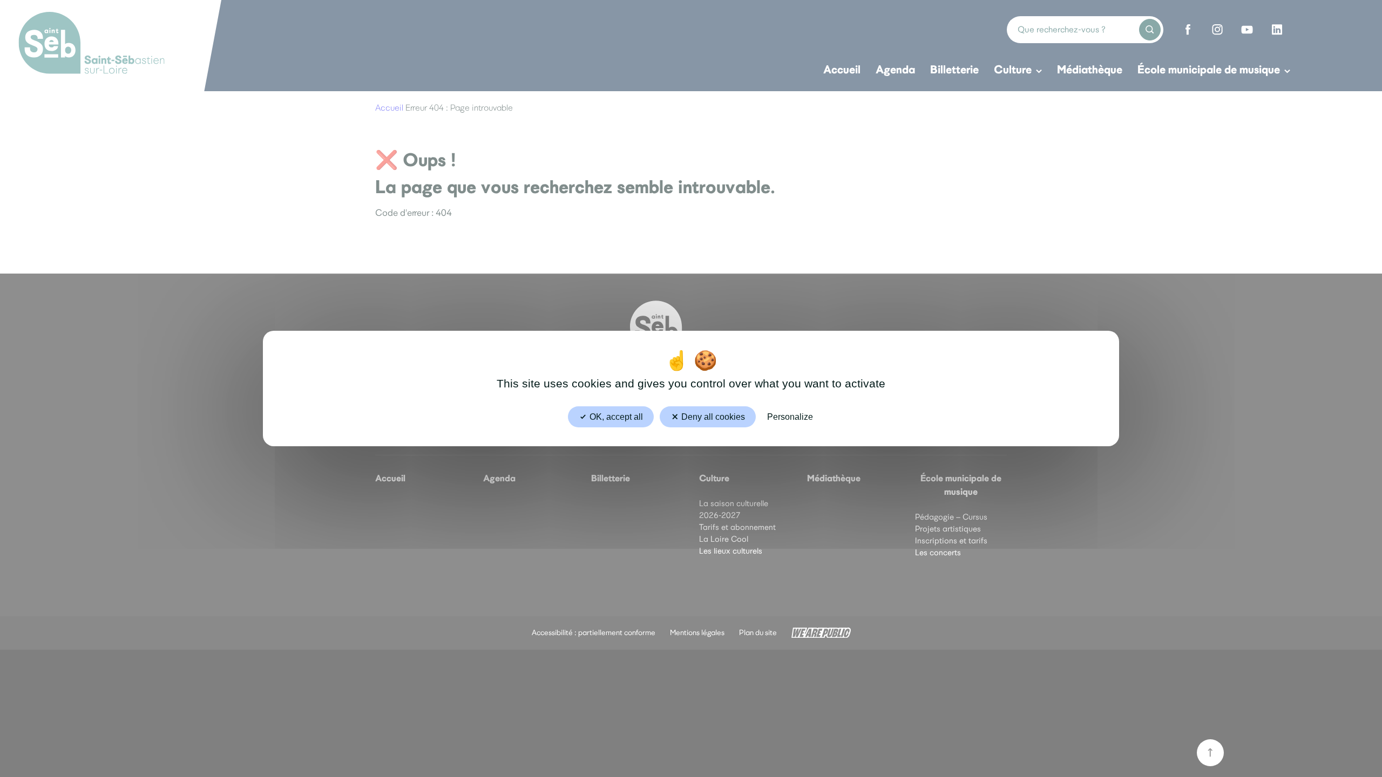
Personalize (790, 416)
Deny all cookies (712, 416)
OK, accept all (615, 416)
